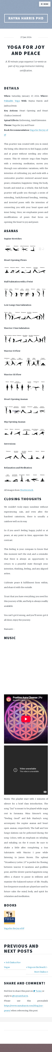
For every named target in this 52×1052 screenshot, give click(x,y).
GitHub (33, 1043)
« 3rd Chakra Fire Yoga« (12, 964)
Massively (38, 1039)
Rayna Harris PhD (26, 18)
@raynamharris (20, 996)
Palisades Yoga (12, 101)
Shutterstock (26, 490)
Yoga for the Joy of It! (14, 928)
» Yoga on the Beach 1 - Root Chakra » (37, 969)
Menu (46, 4)
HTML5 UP (22, 1039)
